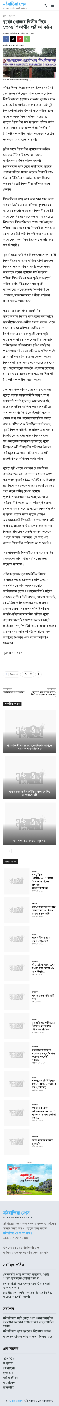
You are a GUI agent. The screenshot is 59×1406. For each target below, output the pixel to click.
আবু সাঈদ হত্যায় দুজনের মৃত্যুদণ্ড (29, 841)
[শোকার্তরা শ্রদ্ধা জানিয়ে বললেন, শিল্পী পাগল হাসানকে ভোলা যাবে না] (16, 1112)
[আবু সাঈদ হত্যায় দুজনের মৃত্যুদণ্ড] (29, 824)
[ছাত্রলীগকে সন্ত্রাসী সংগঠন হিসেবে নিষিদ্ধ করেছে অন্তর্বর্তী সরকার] (16, 1054)
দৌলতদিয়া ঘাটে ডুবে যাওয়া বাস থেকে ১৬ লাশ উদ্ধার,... (43, 968)
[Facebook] (6, 39)
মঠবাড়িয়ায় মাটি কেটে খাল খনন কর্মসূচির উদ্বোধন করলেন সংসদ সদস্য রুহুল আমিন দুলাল (28, 1322)
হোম (4, 16)
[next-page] (10, 851)
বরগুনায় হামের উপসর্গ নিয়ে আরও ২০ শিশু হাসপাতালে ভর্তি (44, 910)
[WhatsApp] (27, 39)
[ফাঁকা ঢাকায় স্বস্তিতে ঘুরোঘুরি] (16, 1141)
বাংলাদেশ (11, 16)
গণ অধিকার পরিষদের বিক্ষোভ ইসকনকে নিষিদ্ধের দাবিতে (43, 1026)
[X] (13, 39)
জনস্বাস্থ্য (35, 904)
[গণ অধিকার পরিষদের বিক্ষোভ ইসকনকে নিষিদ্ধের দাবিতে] (16, 1026)
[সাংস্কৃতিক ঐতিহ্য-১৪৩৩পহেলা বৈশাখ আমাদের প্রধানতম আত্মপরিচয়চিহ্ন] (29, 731)
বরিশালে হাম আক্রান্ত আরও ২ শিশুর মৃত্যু (27, 1336)
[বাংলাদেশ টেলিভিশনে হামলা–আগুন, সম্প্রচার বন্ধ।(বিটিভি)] (16, 1083)
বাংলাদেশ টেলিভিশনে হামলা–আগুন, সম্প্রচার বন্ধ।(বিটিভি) (44, 1084)
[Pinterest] (20, 39)
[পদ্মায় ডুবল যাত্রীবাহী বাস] (16, 997)
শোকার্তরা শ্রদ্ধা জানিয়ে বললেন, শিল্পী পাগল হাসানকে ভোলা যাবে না (43, 694)
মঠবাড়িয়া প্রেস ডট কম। (17, 1233)
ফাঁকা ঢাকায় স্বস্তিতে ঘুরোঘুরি (14, 692)
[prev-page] (5, 851)
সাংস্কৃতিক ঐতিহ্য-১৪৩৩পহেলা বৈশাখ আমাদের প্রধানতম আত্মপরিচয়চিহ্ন (43, 881)
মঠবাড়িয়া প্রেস (16, 1401)
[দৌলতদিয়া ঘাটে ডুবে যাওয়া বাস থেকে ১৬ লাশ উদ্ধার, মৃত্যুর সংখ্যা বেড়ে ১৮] (16, 968)
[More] (38, 674)
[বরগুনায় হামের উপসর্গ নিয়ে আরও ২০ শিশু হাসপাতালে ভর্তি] (29, 777)
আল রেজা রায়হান (12, 33)
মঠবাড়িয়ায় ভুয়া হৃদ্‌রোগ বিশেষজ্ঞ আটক (27, 1331)
